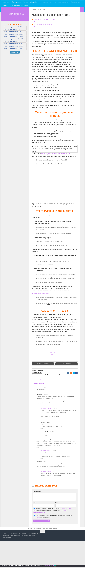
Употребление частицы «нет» (43, 24)
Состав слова (75, 2)
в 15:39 (55, 450)
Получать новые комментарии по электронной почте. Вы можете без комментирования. (52, 516)
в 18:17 (44, 387)
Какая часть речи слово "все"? (13, 41)
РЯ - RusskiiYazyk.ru (46, 408)
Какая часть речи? (39, 9)
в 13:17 (44, 438)
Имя (34, 502)
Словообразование (64, 2)
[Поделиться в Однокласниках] (71, 373)
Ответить (39, 391)
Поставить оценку (36, 372)
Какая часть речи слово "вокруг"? (13, 48)
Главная (29, 528)
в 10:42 (46, 394)
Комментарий (37, 491)
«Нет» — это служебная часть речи (44, 19)
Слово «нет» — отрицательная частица (46, 22)
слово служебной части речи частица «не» (56, 154)
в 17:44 (45, 461)
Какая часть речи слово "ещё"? (13, 31)
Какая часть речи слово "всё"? (13, 43)
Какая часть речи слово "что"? (12, 27)
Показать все (14, 52)
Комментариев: (36, 379)
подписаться (36, 517)
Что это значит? (49, 565)
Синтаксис (52, 2)
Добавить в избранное (43, 363)
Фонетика (5, 5)
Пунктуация (44, 2)
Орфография (33, 2)
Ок (55, 565)
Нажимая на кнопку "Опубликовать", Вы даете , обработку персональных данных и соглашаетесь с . (53, 510)
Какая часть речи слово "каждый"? (14, 34)
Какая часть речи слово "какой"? (13, 46)
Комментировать (66, 363)
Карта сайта (37, 528)
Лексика (25, 2)
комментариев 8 (38, 383)
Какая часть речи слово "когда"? (13, 39)
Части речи (5, 2)
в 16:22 (55, 408)
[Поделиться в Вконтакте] (68, 373)
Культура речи (16, 2)
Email (57, 502)
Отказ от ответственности (50, 528)
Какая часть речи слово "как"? (12, 29)
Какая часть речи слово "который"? (14, 36)
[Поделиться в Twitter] (74, 373)
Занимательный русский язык (19, 5)
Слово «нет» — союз (40, 27)
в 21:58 (52, 431)
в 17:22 (55, 471)
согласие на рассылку (66, 508)
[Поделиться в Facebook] (76, 373)
